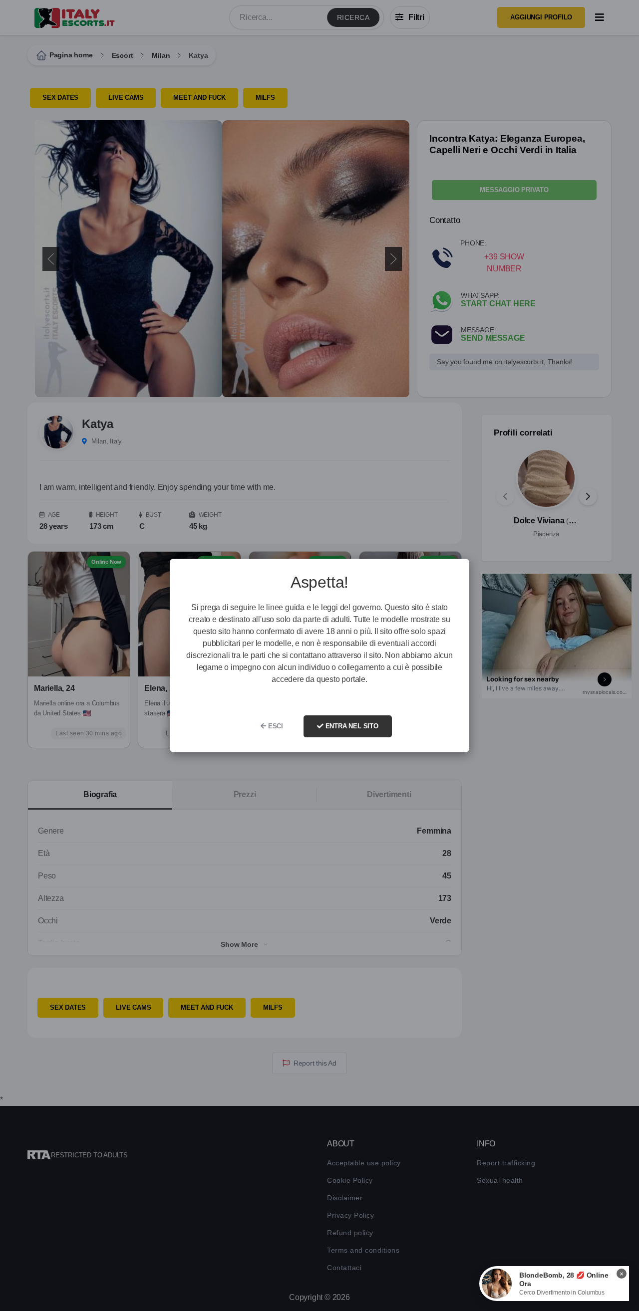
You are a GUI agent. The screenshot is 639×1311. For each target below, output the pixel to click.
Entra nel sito (350, 726)
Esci (274, 726)
